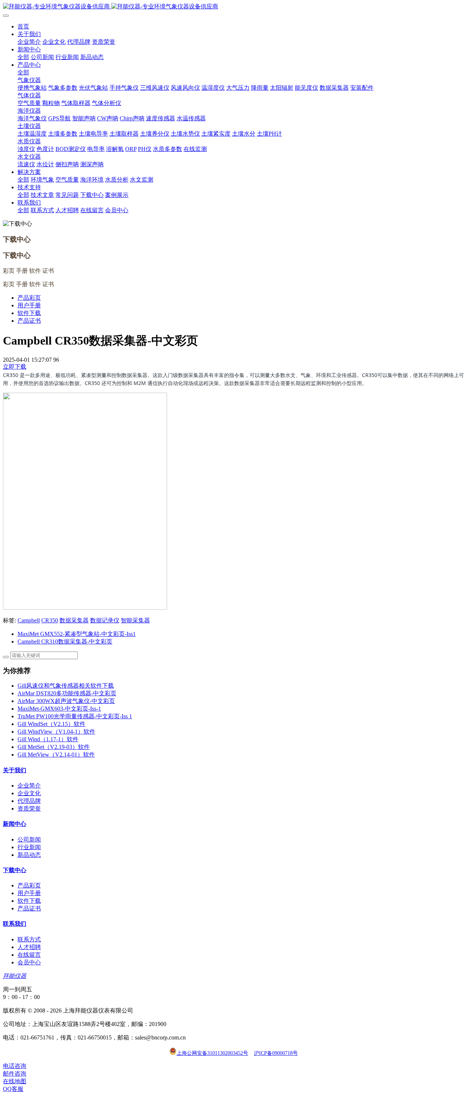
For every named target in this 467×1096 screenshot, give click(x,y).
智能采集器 (135, 620)
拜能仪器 (14, 976)
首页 (23, 26)
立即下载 (14, 367)
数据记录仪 (104, 620)
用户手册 (29, 305)
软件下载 (29, 313)
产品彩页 (29, 298)
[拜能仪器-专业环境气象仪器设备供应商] (233, 7)
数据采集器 (74, 620)
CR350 (49, 620)
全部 (23, 57)
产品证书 (29, 321)
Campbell (29, 620)
